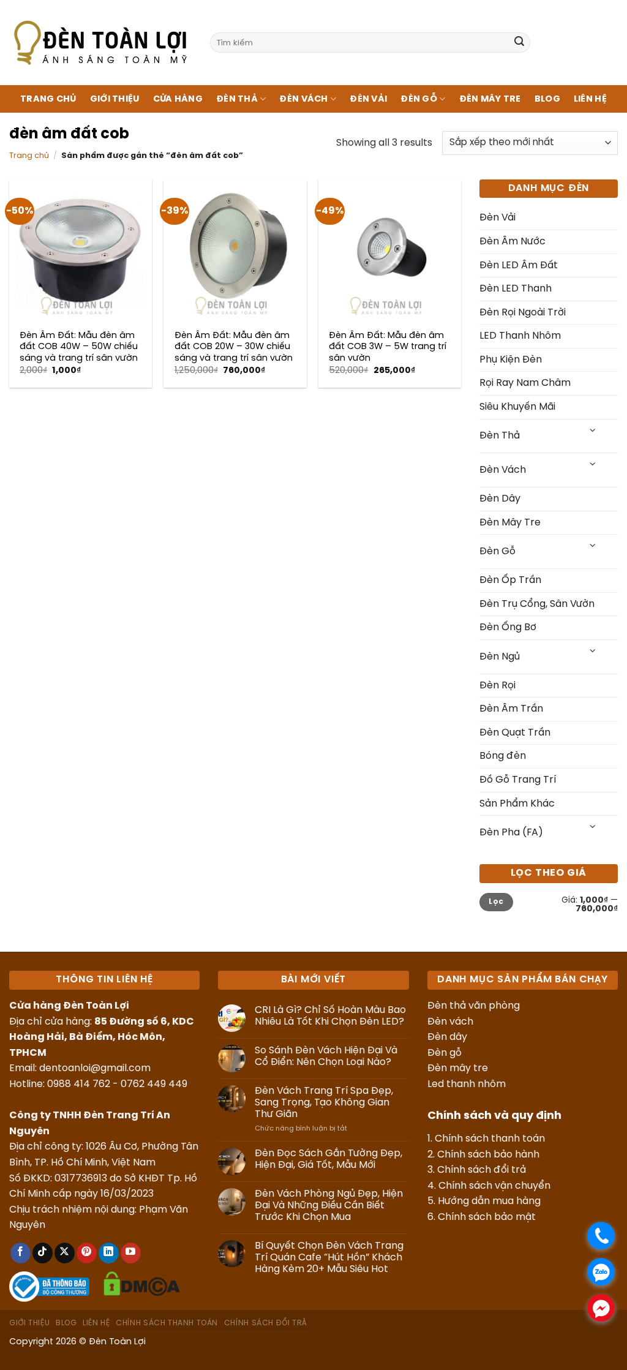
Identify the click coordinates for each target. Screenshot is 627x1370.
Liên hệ (590, 99)
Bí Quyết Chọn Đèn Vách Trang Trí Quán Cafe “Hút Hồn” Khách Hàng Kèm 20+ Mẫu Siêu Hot (329, 1257)
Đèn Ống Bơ (507, 627)
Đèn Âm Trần (511, 709)
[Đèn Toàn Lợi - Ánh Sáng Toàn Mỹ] (100, 42)
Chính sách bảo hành (488, 1155)
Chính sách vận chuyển (494, 1186)
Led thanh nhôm (466, 1084)
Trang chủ (48, 99)
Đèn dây (447, 1037)
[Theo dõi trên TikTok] (42, 1253)
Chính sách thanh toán (490, 1139)
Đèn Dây (499, 499)
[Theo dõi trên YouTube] (131, 1253)
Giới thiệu (115, 99)
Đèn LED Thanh (515, 289)
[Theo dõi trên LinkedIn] (109, 1253)
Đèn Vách (303, 99)
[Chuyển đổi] (593, 431)
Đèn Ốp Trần (510, 580)
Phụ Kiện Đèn (510, 360)
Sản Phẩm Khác (517, 804)
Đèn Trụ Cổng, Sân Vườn (537, 604)
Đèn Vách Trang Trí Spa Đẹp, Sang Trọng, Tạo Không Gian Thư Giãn (324, 1103)
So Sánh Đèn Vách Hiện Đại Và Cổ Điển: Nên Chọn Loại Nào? (326, 1056)
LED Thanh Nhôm (520, 336)
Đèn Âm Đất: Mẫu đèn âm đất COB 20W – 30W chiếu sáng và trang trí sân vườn (234, 347)
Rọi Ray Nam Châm (525, 383)
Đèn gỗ (444, 1053)
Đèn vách (450, 1022)
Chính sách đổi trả (481, 1170)
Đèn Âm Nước (512, 241)
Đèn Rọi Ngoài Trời (522, 312)
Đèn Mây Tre (490, 99)
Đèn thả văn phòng (473, 1006)
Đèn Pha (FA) (511, 832)
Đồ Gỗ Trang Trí (517, 780)
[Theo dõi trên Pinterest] (87, 1253)
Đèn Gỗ (418, 99)
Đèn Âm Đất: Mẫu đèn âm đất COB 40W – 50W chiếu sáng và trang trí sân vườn (79, 347)
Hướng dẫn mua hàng (489, 1201)
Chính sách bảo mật (487, 1217)
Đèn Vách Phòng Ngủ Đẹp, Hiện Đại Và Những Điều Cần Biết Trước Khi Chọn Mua (329, 1205)
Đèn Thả (237, 99)
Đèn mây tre (457, 1068)
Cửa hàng (178, 99)
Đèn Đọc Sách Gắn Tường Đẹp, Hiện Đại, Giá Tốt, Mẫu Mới (328, 1159)
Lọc (496, 902)
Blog (547, 99)
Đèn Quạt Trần (514, 733)
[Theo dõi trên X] (64, 1253)
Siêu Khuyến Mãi (517, 407)
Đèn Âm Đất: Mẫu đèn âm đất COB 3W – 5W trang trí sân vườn (387, 347)
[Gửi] (519, 42)
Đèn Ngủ (499, 657)
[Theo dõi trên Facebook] (20, 1253)
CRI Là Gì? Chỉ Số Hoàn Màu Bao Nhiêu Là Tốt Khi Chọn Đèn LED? (330, 1016)
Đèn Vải (368, 99)
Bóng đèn (502, 756)
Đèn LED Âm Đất (518, 265)
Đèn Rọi (497, 685)
